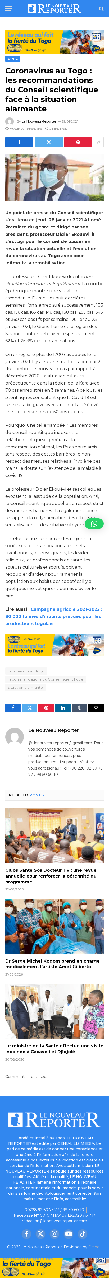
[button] (94, 523)
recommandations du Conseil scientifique (45, 679)
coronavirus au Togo (26, 671)
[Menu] (8, 9)
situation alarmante (25, 687)
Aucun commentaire (26, 128)
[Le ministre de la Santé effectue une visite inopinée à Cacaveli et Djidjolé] (54, 1011)
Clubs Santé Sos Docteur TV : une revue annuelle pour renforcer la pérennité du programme (51, 876)
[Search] (101, 9)
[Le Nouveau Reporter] (54, 8)
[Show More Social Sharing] (99, 142)
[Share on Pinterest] (78, 142)
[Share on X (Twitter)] (49, 142)
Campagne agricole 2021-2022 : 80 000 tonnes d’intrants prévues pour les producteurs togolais (53, 616)
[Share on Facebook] (19, 142)
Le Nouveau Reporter (39, 121)
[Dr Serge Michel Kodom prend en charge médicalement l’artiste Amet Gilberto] (54, 926)
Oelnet (94, 1247)
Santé (12, 58)
